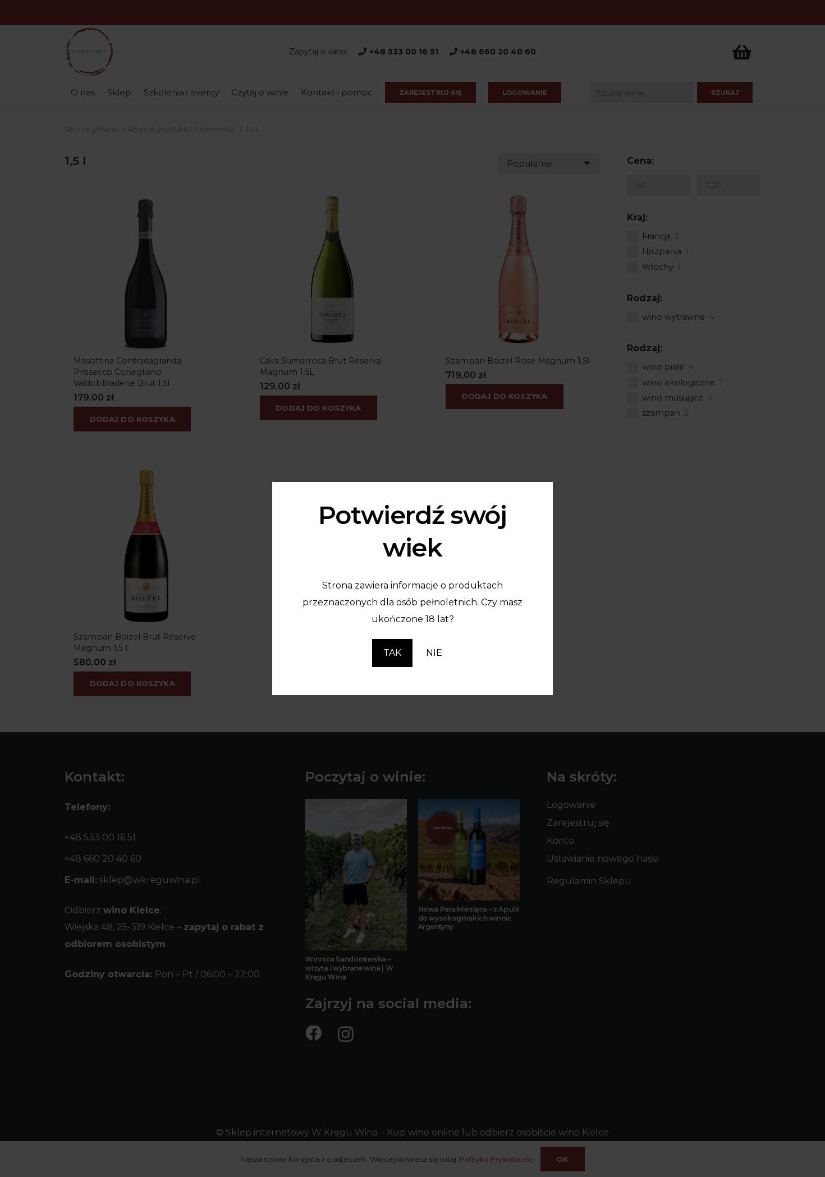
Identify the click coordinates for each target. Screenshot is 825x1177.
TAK (392, 652)
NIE (434, 652)
